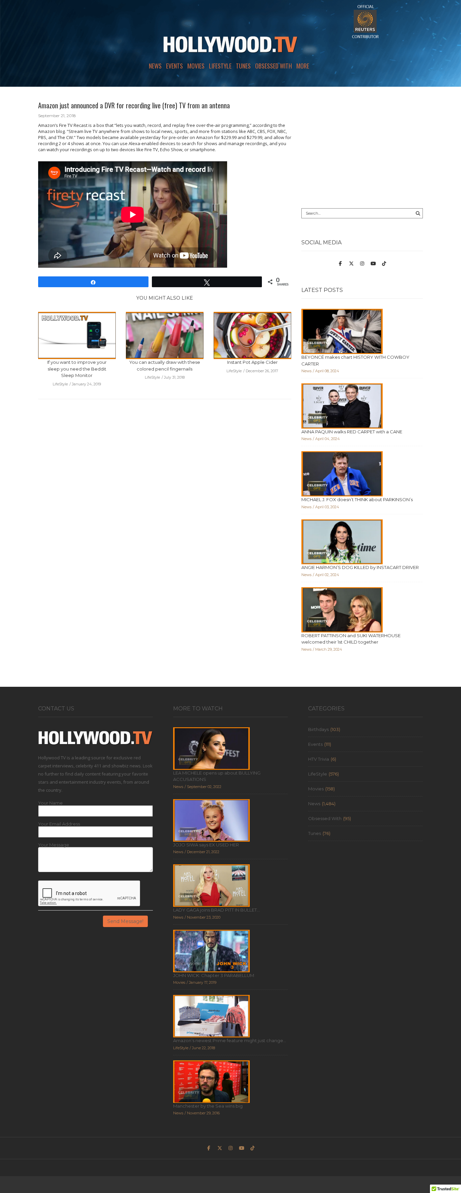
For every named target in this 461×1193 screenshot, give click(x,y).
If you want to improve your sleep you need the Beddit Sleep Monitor (77, 368)
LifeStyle (220, 65)
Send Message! (125, 921)
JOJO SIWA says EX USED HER (206, 844)
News (155, 65)
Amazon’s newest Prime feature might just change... (229, 1040)
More (302, 65)
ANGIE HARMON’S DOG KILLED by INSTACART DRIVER (360, 567)
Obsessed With (273, 65)
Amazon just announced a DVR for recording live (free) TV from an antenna (134, 105)
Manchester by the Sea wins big (208, 1106)
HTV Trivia (318, 759)
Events (174, 65)
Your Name (50, 803)
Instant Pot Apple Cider (252, 362)
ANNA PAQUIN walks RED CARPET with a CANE (351, 431)
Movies (196, 65)
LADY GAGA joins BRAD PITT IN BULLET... (216, 910)
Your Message (53, 845)
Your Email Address (59, 824)
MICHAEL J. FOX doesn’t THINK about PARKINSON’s (357, 499)
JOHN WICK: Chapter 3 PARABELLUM (213, 975)
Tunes (243, 65)
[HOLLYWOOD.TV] (230, 47)
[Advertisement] (362, 147)
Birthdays (318, 729)
